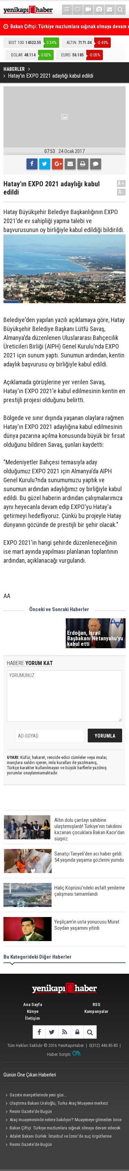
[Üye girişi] (77, 1032)
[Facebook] (31, 163)
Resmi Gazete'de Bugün (31, 1111)
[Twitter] (44, 163)
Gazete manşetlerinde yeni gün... (38, 1094)
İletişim (32, 1018)
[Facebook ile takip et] (39, 1032)
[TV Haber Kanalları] (78, 9)
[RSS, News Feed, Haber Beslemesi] (64, 1032)
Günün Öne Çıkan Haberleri (29, 1075)
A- (121, 192)
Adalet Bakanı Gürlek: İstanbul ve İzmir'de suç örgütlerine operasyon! (57, 1137)
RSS (96, 1004)
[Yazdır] (82, 163)
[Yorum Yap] (95, 163)
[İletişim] (110, 9)
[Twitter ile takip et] (51, 1032)
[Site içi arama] (120, 9)
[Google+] (57, 163)
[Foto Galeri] (99, 9)
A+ (121, 183)
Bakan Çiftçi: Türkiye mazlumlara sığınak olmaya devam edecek (65, 1127)
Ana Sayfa (32, 1004)
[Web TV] (88, 9)
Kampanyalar (96, 1011)
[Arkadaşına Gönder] (70, 163)
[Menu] (67, 9)
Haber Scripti (59, 1054)
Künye (33, 1011)
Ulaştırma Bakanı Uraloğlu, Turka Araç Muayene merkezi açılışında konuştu (55, 1104)
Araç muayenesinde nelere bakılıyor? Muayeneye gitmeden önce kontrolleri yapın (62, 1120)
